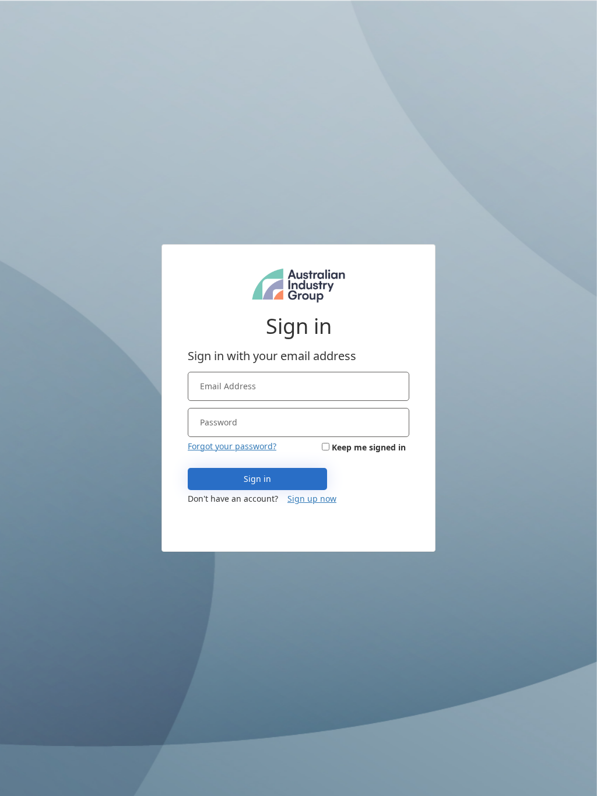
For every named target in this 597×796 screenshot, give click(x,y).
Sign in (257, 478)
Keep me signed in (369, 447)
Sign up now (311, 498)
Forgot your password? (232, 446)
